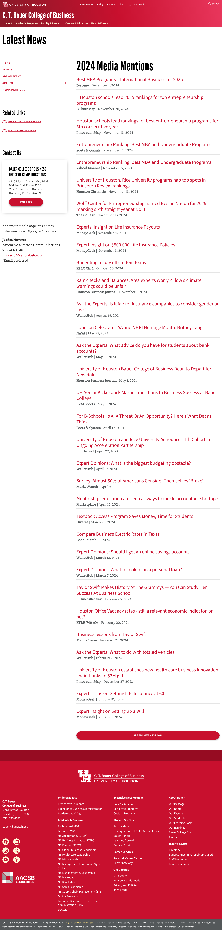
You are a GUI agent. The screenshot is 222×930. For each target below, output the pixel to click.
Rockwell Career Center (127, 858)
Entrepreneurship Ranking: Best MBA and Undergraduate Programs (143, 144)
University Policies (186, 926)
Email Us (26, 202)
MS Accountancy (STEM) (72, 836)
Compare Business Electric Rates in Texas (118, 534)
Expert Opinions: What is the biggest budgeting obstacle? (133, 463)
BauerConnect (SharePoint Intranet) (191, 855)
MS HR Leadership (69, 859)
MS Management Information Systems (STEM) (81, 866)
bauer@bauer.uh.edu (15, 827)
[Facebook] (5, 841)
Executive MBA (66, 831)
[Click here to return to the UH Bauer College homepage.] (111, 776)
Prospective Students (71, 804)
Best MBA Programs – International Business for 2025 (129, 79)
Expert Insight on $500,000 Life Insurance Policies (125, 244)
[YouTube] (5, 859)
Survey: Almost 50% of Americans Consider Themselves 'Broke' (139, 480)
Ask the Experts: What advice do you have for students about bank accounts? (142, 348)
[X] (16, 850)
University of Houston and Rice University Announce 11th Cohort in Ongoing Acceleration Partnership (143, 442)
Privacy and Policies (125, 885)
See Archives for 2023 (148, 735)
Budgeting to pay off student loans (111, 262)
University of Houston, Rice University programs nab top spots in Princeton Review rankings (141, 182)
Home (6, 63)
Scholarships (121, 826)
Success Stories (123, 845)
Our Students (177, 818)
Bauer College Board (181, 832)
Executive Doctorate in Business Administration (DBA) (77, 903)
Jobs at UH (120, 890)
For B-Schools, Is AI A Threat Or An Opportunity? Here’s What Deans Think (143, 419)
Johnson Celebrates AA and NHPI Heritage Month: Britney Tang (139, 327)
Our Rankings (177, 828)
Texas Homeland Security (119, 922)
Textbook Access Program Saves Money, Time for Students (134, 516)
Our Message (177, 804)
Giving (100, 4)
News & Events (99, 23)
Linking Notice (194, 922)
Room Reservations (181, 864)
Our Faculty (176, 813)
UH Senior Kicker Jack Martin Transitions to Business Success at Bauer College (146, 395)
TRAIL (134, 922)
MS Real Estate (67, 882)
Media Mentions (13, 90)
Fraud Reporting (147, 922)
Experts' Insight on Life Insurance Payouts (118, 227)
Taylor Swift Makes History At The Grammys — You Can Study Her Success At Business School (141, 590)
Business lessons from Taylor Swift (111, 634)
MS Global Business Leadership (77, 850)
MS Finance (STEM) (69, 845)
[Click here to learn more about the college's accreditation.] (18, 877)
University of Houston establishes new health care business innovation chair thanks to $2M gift (147, 672)
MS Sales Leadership (70, 887)
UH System (120, 876)
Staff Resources (178, 859)
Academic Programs (26, 23)
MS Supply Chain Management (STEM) (81, 892)
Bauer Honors (122, 836)
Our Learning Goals (180, 823)
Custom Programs (124, 813)
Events (7, 69)
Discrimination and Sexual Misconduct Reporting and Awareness (147, 926)
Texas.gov (101, 922)
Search (215, 3)
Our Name (175, 809)
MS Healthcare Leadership (74, 855)
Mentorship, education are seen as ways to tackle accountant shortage (147, 498)
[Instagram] (5, 850)
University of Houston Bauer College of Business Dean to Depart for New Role (143, 371)
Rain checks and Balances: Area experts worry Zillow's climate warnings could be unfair (139, 283)
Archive (8, 83)
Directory (174, 850)
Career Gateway (123, 863)
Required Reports (65, 926)
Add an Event (11, 76)
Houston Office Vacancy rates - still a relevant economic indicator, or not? (144, 613)
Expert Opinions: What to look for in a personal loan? (129, 569)
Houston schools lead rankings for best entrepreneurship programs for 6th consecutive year (147, 123)
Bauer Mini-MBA (123, 804)
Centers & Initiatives (76, 23)
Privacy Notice (208, 922)
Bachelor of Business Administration (80, 809)
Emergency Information (127, 881)
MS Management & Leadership (76, 873)
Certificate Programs (125, 809)
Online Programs (68, 896)
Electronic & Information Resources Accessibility (96, 926)
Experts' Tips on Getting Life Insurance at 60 (120, 693)
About (8, 23)
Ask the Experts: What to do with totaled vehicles (125, 652)
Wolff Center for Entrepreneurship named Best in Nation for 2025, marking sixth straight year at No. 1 (142, 206)
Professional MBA (68, 826)
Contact (111, 4)
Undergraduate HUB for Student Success (138, 831)
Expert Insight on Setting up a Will (110, 711)
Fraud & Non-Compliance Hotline (170, 922)
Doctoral (63, 910)
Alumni (173, 837)
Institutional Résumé (46, 926)
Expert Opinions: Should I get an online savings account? (133, 551)
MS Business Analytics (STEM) (76, 840)
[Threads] (16, 859)
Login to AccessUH (136, 4)
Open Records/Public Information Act (18, 926)
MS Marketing (66, 877)
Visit (121, 4)
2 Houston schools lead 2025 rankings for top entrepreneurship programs (139, 100)
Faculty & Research (51, 23)
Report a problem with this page (80, 922)
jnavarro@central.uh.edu (22, 255)
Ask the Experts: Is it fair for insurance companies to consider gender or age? (147, 306)
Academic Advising (69, 813)
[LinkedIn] (16, 841)
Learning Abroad (123, 840)
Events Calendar (85, 4)
